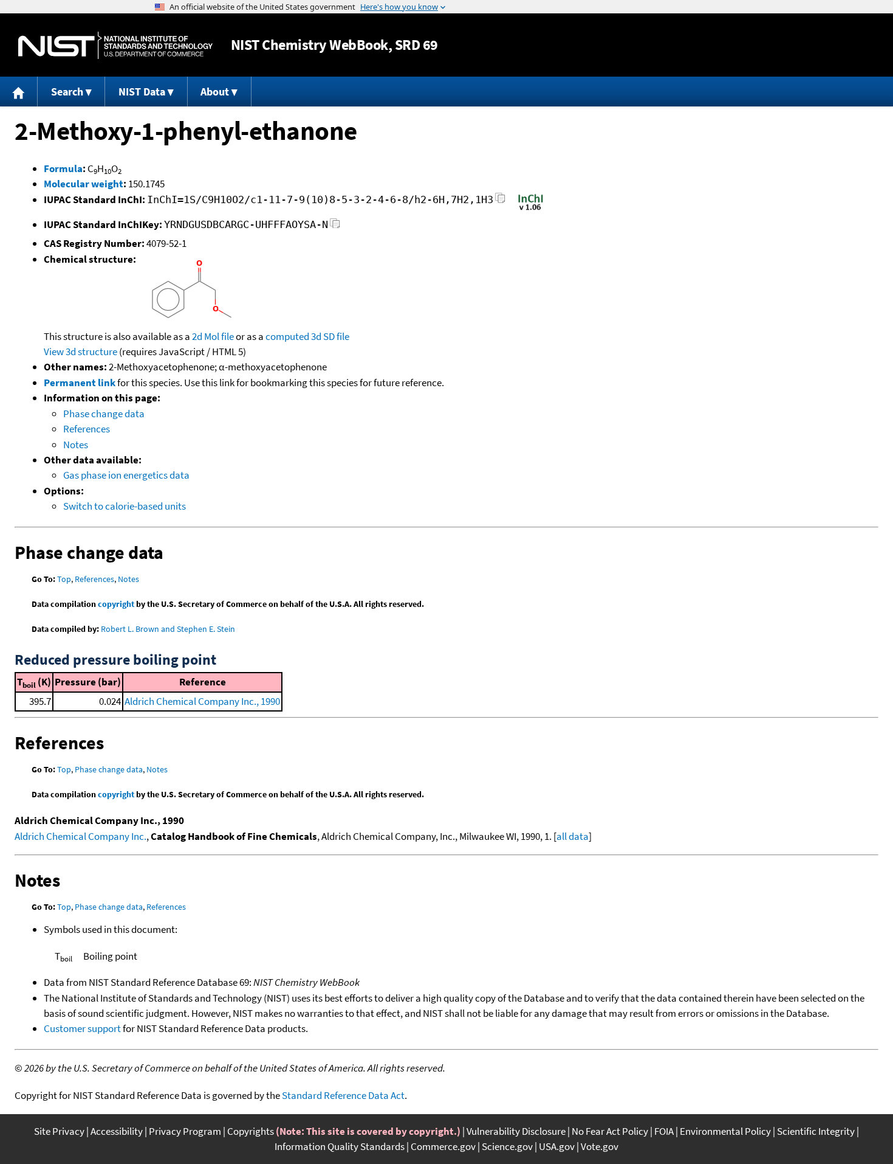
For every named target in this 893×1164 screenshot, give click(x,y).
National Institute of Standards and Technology (115, 45)
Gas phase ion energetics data (126, 475)
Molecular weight (83, 183)
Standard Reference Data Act (343, 1095)
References (86, 428)
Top (64, 578)
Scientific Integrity (816, 1131)
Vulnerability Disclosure (516, 1131)
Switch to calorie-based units (124, 506)
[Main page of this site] (19, 91)
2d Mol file (213, 336)
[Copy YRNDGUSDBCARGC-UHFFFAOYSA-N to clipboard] (335, 226)
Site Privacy (59, 1131)
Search (67, 92)
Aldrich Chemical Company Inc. (80, 836)
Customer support (82, 1028)
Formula (63, 168)
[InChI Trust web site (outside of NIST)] (531, 209)
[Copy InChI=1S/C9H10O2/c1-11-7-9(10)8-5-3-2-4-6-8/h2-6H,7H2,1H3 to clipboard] (500, 201)
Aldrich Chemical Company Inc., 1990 (202, 701)
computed (287, 336)
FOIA (664, 1131)
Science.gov (507, 1146)
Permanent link (79, 382)
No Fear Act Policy (610, 1131)
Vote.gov (599, 1146)
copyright (116, 603)
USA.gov (557, 1146)
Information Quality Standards (340, 1146)
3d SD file (330, 336)
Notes (75, 444)
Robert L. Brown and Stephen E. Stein (168, 628)
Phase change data (104, 413)
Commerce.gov (443, 1146)
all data (572, 836)
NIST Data (141, 92)
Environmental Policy (725, 1131)
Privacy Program (185, 1131)
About (214, 92)
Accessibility (117, 1131)
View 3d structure (80, 351)
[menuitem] (19, 91)
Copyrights (250, 1131)
